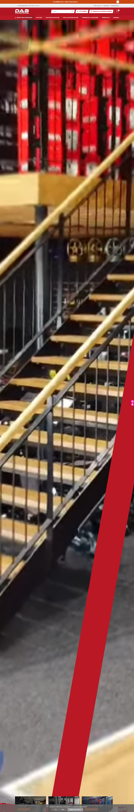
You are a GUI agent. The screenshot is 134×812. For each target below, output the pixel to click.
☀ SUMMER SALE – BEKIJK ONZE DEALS (65, 2)
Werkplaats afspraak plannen (102, 11)
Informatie (116, 17)
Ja (55, 809)
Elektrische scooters (52, 17)
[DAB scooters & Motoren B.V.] (22, 11)
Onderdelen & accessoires (90, 17)
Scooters (39, 17)
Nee (63, 809)
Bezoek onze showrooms (24, 17)
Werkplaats (106, 17)
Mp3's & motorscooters (70, 17)
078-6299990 (83, 11)
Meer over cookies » (75, 809)
